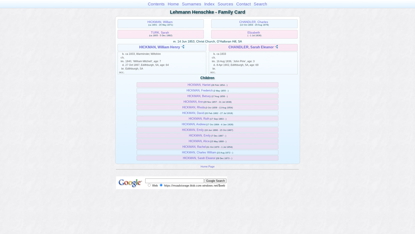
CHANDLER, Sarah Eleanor (251, 47)
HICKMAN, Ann (193, 101)
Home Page (208, 166)
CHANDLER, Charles (253, 22)
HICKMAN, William (160, 22)
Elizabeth (253, 32)
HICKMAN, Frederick (200, 90)
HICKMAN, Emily (193, 130)
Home (173, 4)
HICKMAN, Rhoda (193, 107)
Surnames (191, 4)
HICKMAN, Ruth (199, 118)
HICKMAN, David (193, 113)
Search (260, 4)
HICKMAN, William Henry (159, 47)
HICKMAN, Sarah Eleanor (199, 158)
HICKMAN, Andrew (194, 124)
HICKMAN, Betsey (199, 96)
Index (209, 4)
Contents (156, 4)
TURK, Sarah (160, 32)
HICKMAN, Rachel (194, 146)
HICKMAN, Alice (199, 141)
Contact (243, 4)
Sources (225, 4)
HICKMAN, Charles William (199, 152)
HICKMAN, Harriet (199, 84)
